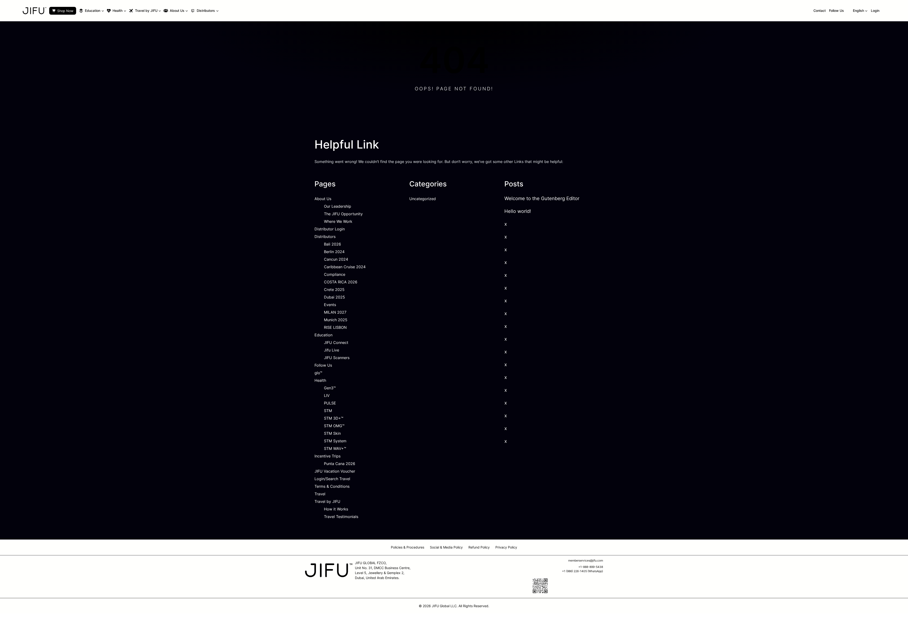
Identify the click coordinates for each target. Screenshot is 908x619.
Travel (319, 494)
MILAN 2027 (335, 312)
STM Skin (332, 433)
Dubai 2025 (334, 297)
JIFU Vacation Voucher (334, 471)
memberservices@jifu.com (585, 560)
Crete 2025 (334, 289)
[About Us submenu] (186, 10)
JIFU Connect (336, 342)
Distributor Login (329, 229)
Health (320, 380)
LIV (327, 395)
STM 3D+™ (333, 418)
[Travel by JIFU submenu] (159, 10)
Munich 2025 (335, 319)
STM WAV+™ (335, 448)
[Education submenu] (102, 10)
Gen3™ (330, 388)
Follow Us (323, 365)
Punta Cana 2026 (339, 463)
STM (328, 410)
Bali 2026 (332, 244)
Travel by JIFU (327, 501)
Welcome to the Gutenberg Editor (541, 198)
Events (330, 304)
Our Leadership (337, 206)
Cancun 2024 (336, 259)
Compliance (334, 274)
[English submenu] (866, 10)
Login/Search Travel (332, 478)
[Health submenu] (125, 10)
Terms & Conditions (331, 486)
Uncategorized (422, 198)
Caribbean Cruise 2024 (345, 266)
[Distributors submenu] (217, 10)
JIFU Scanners (336, 357)
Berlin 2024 (334, 251)
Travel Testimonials (341, 516)
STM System (335, 441)
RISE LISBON (335, 327)
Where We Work (338, 221)
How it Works (336, 509)
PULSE (330, 403)
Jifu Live (331, 350)
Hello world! (517, 211)
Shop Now (65, 11)
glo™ (318, 372)
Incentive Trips (327, 456)
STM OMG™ (334, 425)
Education (323, 335)
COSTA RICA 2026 (340, 282)
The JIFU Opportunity (343, 213)
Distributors (325, 236)
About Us (322, 198)
